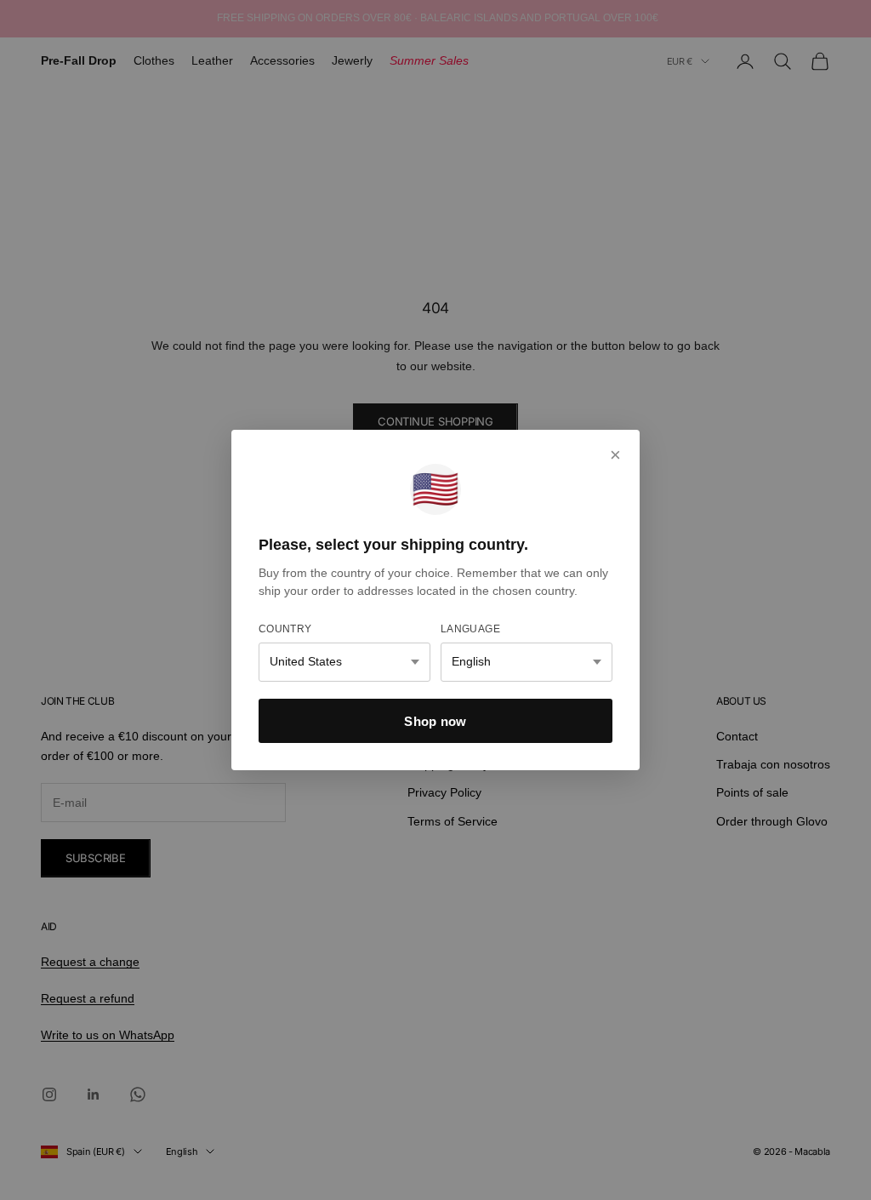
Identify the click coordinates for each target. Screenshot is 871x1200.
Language (470, 629)
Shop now (435, 721)
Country (285, 629)
